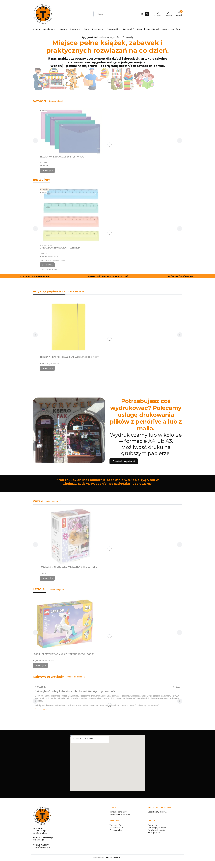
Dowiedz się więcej (124, 461)
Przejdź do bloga (74, 677)
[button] (147, 14)
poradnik (40, 687)
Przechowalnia (115, 830)
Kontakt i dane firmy (118, 812)
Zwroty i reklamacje (156, 830)
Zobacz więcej (56, 101)
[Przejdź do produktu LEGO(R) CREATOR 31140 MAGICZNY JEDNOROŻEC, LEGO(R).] (64, 624)
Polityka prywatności (157, 827)
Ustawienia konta (116, 827)
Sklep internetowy (106, 858)
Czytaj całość (41, 709)
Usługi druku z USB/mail (119, 814)
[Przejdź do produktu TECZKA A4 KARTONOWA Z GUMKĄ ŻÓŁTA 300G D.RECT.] (71, 327)
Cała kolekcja (74, 291)
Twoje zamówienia (117, 825)
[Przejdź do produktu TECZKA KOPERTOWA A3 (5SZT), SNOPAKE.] (71, 131)
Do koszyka (47, 170)
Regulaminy (153, 825)
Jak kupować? (154, 832)
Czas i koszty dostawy (157, 812)
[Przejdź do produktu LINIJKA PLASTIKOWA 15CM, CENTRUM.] (71, 215)
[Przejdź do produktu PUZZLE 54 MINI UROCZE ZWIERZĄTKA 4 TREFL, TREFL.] (71, 536)
